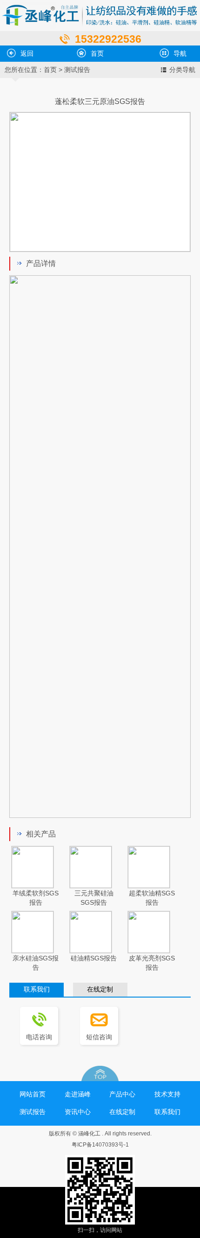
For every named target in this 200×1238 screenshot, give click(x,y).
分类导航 (182, 69)
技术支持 (167, 1094)
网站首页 (33, 1094)
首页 (97, 53)
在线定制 (100, 989)
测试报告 (77, 69)
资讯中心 (78, 1111)
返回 (26, 53)
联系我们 (37, 989)
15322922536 (108, 39)
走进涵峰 (78, 1094)
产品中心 (122, 1094)
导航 (180, 53)
